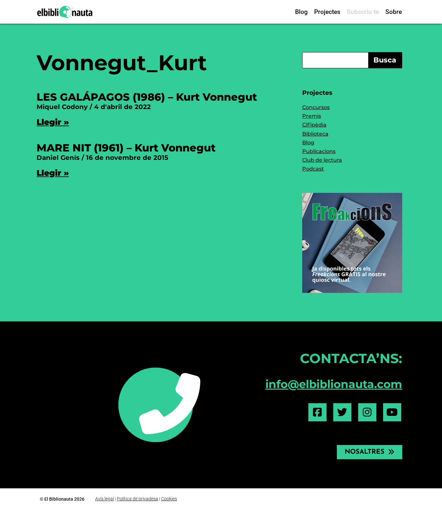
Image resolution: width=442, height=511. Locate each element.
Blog (301, 12)
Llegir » (53, 122)
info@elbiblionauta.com (333, 384)
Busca (384, 60)
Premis (311, 116)
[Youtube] (392, 412)
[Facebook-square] (317, 412)
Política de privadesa (137, 498)
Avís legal (104, 498)
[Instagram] (367, 412)
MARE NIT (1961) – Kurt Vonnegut (126, 147)
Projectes (327, 12)
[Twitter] (342, 412)
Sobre (393, 12)
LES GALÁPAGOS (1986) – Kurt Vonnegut (147, 97)
